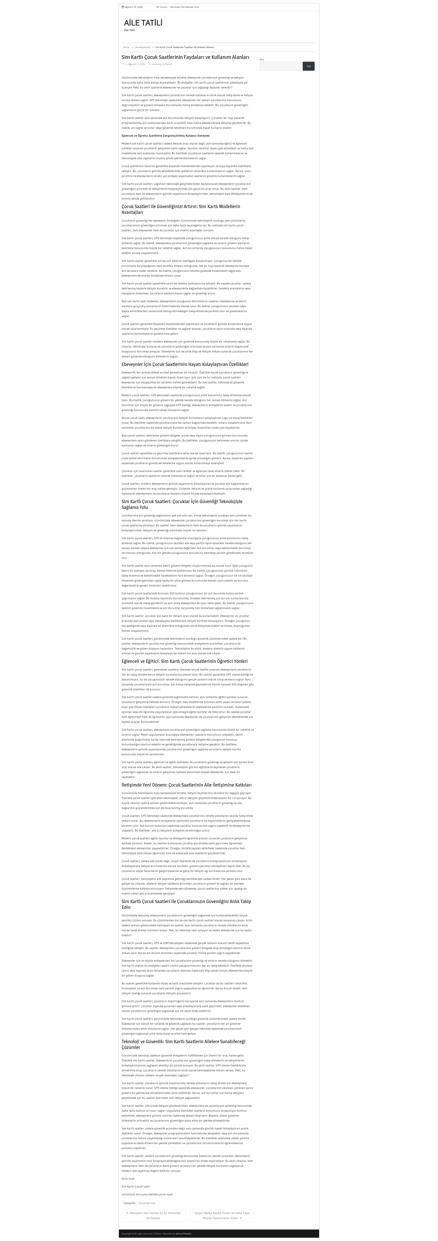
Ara (262, 59)
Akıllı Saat (128, 1178)
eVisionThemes (183, 1233)
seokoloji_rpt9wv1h (162, 64)
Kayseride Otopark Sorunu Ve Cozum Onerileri (222, 7)
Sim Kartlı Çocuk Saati (136, 1186)
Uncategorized (146, 1203)
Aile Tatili (143, 22)
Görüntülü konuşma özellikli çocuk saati (147, 1194)
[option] (229, 7)
